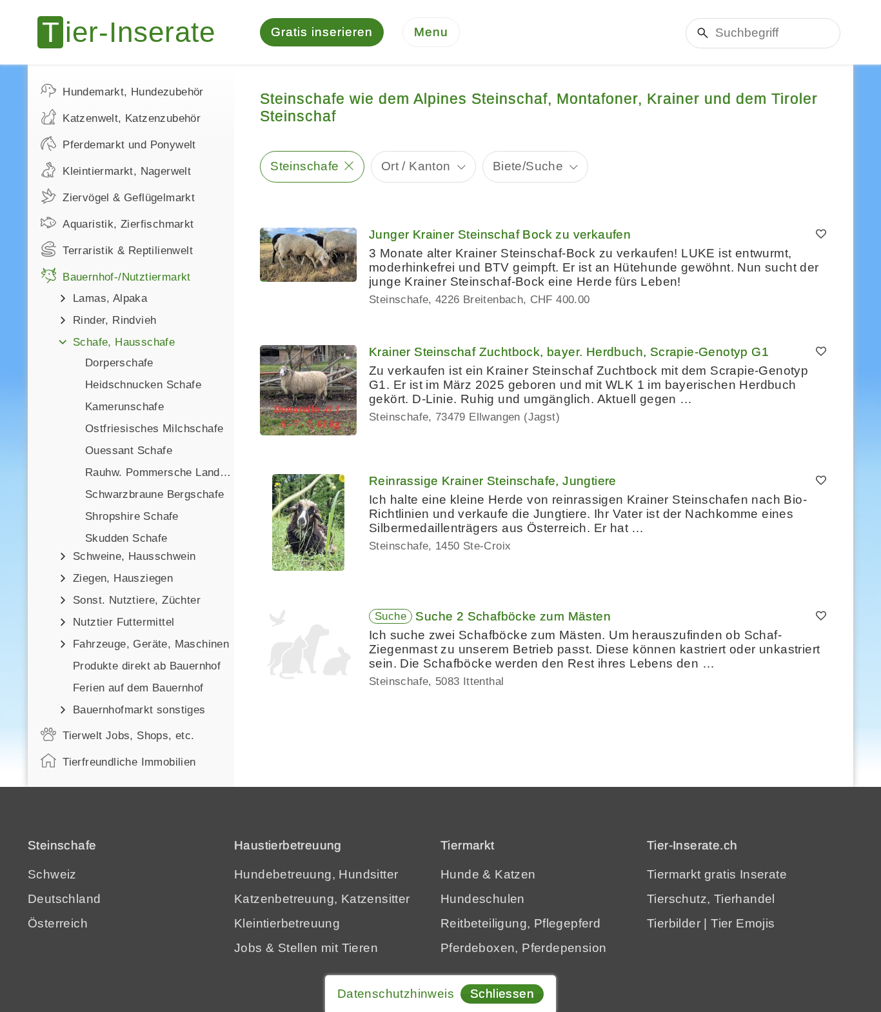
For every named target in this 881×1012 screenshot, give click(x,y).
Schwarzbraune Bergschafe (154, 494)
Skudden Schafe (126, 538)
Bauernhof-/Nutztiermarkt (127, 277)
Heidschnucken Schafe (143, 385)
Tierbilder (673, 923)
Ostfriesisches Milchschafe (154, 428)
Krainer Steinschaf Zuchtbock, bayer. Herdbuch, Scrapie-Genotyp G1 (569, 352)
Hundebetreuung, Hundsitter (316, 874)
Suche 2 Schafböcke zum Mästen (513, 616)
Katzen (515, 874)
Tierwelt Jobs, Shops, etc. (128, 735)
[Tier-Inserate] (134, 32)
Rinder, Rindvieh (114, 320)
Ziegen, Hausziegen (123, 578)
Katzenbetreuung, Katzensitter (322, 899)
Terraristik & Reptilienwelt (128, 250)
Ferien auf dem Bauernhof (138, 688)
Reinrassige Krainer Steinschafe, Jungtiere (493, 481)
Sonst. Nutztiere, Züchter (137, 600)
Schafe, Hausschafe (124, 342)
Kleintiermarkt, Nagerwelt (127, 171)
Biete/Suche (528, 166)
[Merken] (821, 235)
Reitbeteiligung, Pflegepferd (520, 923)
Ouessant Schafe (128, 450)
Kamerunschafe (124, 407)
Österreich (58, 923)
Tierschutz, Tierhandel (711, 899)
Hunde (459, 874)
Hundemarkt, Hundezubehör (133, 92)
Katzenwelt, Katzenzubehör (132, 118)
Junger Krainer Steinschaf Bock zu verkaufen (500, 234)
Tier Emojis (743, 923)
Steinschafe (304, 166)
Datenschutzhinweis (395, 993)
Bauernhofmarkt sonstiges (139, 710)
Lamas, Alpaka (110, 298)
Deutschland (64, 899)
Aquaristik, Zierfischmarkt (128, 224)
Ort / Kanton (416, 166)
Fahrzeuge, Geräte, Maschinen (151, 644)
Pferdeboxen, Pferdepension (523, 948)
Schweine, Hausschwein (134, 556)
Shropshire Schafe (132, 516)
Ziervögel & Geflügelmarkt (129, 198)
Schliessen (502, 993)
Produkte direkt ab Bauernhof (147, 666)
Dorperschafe (119, 363)
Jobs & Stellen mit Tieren (306, 948)
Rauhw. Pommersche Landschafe (159, 472)
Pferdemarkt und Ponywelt (129, 145)
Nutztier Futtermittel (123, 622)
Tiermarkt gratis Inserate (717, 874)
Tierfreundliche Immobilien (129, 762)
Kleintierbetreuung (287, 923)
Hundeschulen (482, 899)
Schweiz (52, 874)
